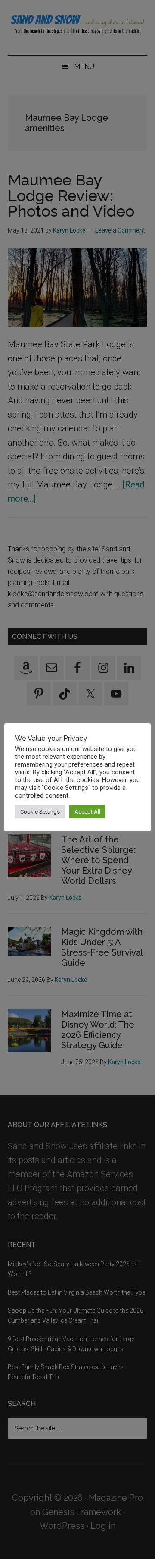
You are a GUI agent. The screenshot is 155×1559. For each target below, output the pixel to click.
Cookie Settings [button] (40, 811)
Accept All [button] (87, 811)
